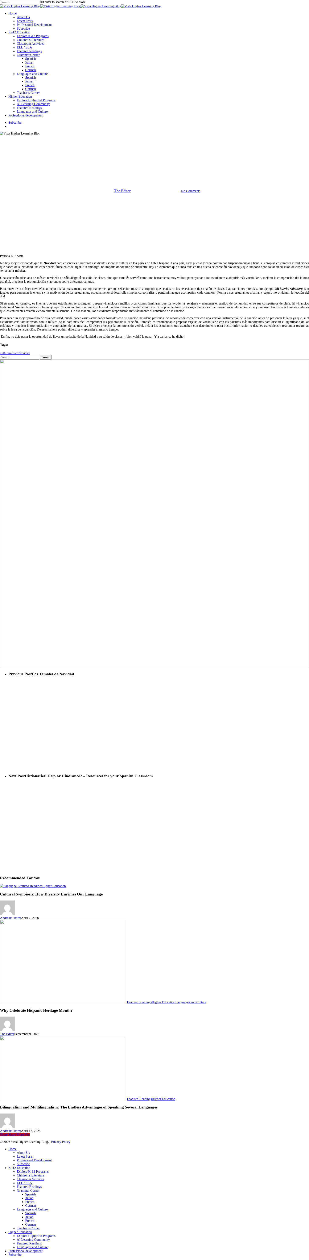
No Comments (190, 191)
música (13, 353)
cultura (4, 353)
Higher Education (54, 886)
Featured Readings (154, 169)
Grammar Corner (28, 1190)
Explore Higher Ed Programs (36, 1236)
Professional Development (34, 1160)
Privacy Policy (60, 1142)
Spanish (30, 1194)
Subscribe (23, 1164)
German (30, 1205)
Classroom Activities (30, 1179)
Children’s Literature (30, 1175)
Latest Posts (25, 1156)
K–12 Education (19, 1168)
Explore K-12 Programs (33, 1171)
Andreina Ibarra (10, 918)
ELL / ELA (24, 1183)
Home (12, 1149)
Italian (29, 1198)
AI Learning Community (33, 1239)
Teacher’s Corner (28, 1228)
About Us (23, 1152)
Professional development (25, 1251)
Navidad (24, 353)
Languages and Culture (190, 1002)
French (29, 1202)
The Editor (122, 191)
